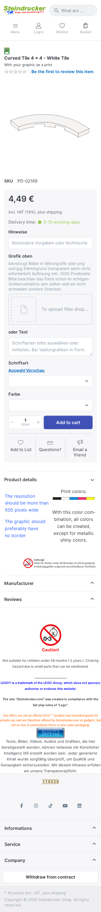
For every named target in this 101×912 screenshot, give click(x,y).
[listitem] (50, 125)
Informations (18, 828)
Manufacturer (19, 583)
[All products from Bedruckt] (7, 50)
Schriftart (18, 363)
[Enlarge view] (50, 125)
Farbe (14, 394)
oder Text (18, 332)
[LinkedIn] (79, 806)
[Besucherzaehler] (50, 732)
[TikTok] (50, 806)
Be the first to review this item (62, 71)
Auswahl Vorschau (26, 370)
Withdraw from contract (50, 877)
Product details (20, 479)
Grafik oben (20, 256)
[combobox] (73, 10)
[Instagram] (36, 806)
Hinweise (17, 232)
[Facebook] (21, 806)
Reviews (13, 599)
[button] (65, 309)
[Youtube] (65, 806)
